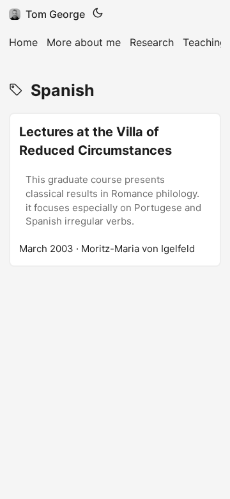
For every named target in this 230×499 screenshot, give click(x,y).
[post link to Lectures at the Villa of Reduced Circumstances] (115, 189)
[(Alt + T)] (97, 14)
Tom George (55, 14)
